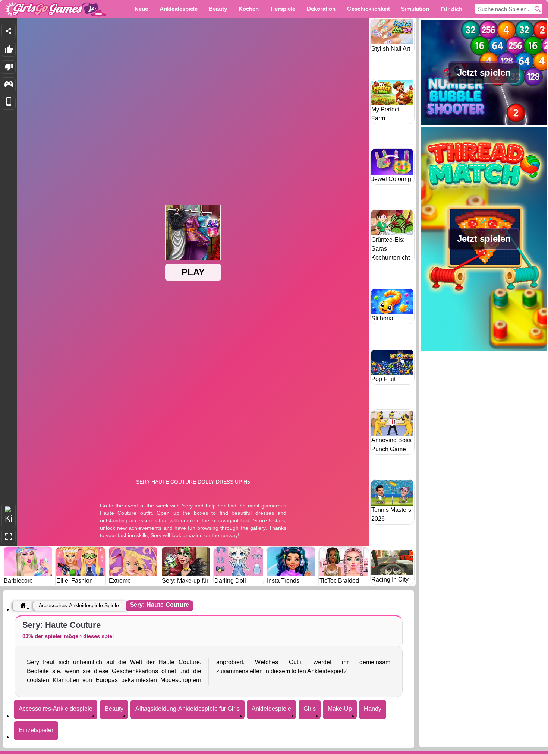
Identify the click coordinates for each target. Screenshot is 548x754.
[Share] (8, 31)
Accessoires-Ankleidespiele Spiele (79, 605)
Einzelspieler (36, 730)
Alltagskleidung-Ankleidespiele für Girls (187, 709)
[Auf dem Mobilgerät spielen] (9, 103)
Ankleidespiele (271, 709)
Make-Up (340, 709)
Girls (309, 709)
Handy (372, 709)
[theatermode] (8, 516)
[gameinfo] (9, 84)
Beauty (114, 709)
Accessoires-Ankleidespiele (55, 709)
